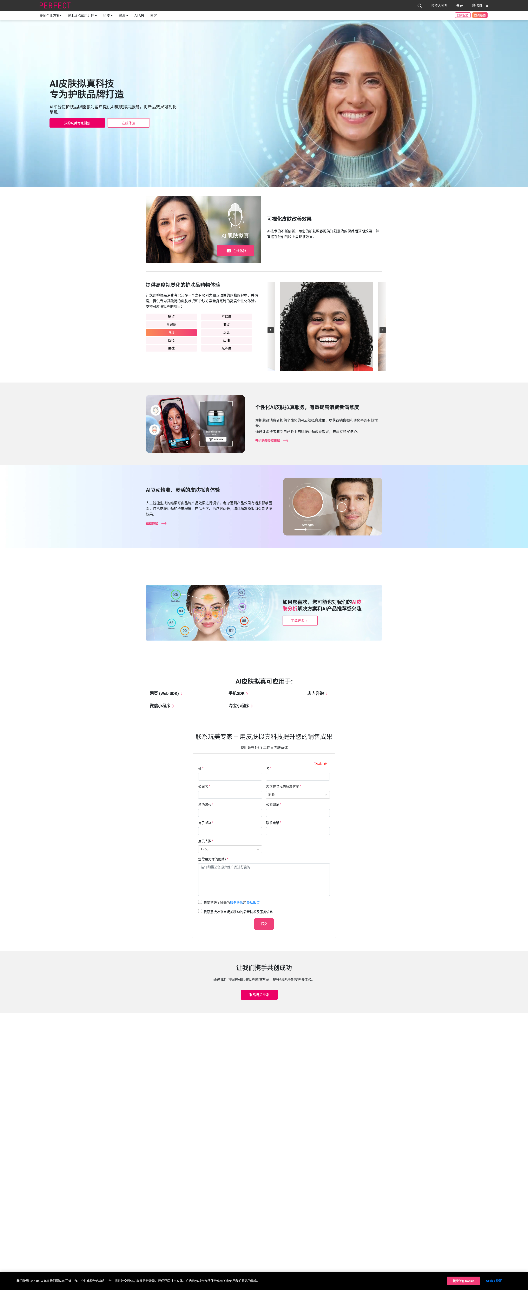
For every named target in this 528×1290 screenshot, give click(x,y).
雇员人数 (204, 841)
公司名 (203, 787)
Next (389, 327)
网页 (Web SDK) (164, 693)
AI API (139, 16)
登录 (459, 6)
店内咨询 (315, 693)
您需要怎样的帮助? (212, 859)
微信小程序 (160, 705)
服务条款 (236, 903)
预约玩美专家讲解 (77, 123)
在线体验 (128, 123)
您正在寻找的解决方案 (282, 787)
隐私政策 (253, 903)
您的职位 (204, 805)
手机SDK (237, 693)
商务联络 (480, 15)
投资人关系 (439, 6)
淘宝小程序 (239, 705)
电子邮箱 (204, 823)
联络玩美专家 (259, 995)
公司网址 (272, 805)
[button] (419, 5)
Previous (264, 327)
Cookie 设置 (494, 1280)
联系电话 (272, 823)
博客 (153, 16)
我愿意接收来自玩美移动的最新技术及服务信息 (238, 912)
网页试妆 (463, 15)
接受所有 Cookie (464, 1281)
